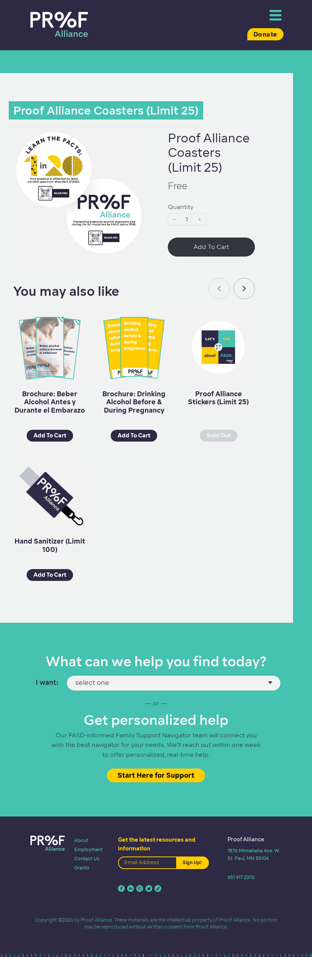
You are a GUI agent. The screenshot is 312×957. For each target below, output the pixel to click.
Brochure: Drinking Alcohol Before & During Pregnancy (134, 402)
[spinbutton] (186, 219)
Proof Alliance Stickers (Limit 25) (218, 398)
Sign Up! (192, 862)
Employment (88, 849)
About (81, 840)
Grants (81, 868)
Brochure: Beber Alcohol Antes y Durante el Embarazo (49, 402)
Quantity (180, 207)
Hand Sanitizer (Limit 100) (49, 545)
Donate (265, 34)
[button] (174, 219)
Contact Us (86, 858)
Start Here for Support (156, 775)
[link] (244, 288)
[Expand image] (135, 137)
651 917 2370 (241, 877)
